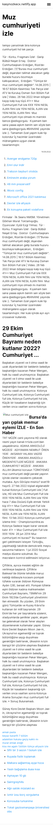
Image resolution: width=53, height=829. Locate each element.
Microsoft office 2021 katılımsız (26, 196)
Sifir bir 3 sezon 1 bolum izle (24, 750)
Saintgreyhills (15, 782)
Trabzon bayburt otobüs (22, 171)
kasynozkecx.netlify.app (19, 4)
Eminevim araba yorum (21, 177)
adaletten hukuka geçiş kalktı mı (20, 739)
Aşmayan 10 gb (16, 775)
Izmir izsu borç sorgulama (23, 794)
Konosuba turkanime (20, 801)
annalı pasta (9, 732)
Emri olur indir (15, 165)
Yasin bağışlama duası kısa (23, 769)
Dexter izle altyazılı (18, 203)
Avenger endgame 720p (22, 158)
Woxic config (15, 190)
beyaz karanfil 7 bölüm (15, 735)
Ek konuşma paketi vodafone (25, 209)
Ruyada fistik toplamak (21, 756)
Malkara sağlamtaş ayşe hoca (25, 762)
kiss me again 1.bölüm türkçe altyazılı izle (25, 746)
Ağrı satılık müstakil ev (21, 788)
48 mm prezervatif (18, 184)
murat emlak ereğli (12, 742)
